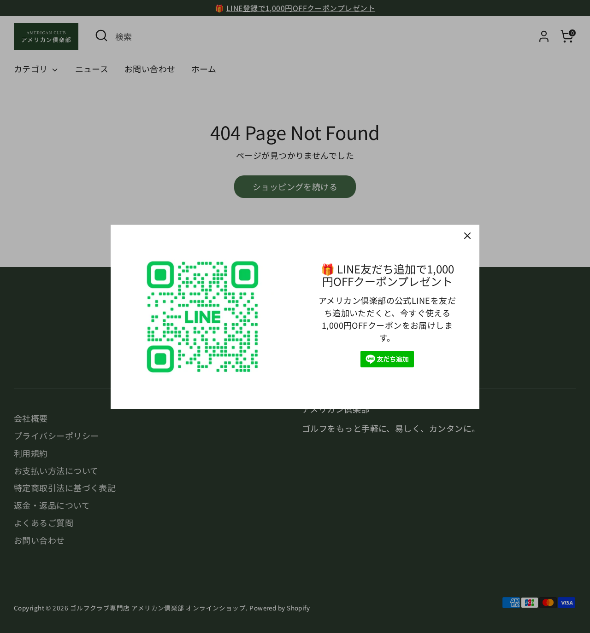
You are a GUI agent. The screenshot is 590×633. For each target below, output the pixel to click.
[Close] (467, 236)
